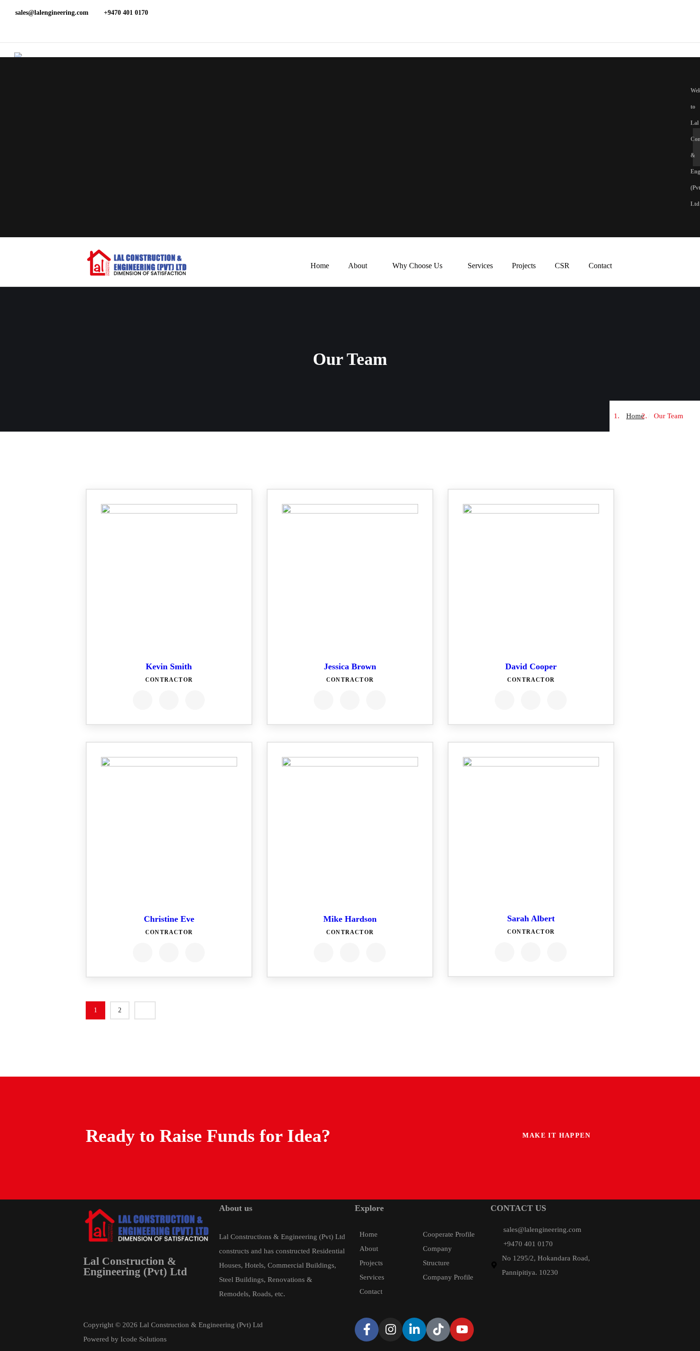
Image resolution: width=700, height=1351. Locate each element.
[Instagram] (390, 1329)
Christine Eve (169, 919)
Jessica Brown (350, 666)
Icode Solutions (143, 1339)
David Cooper (531, 666)
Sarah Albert (531, 918)
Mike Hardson (350, 919)
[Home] (136, 263)
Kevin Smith (169, 666)
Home (635, 416)
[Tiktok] (438, 1329)
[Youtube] (462, 1329)
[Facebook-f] (367, 1329)
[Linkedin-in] (414, 1329)
